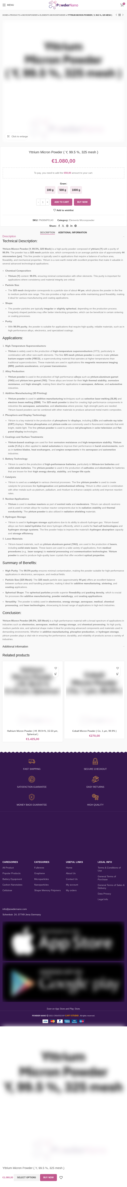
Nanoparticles (41, 884)
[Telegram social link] (75, 226)
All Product (8, 867)
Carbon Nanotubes (12, 884)
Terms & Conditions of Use (109, 869)
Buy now (82, 202)
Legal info (103, 899)
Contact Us (72, 879)
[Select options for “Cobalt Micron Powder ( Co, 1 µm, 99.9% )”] (117, 674)
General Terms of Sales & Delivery (111, 886)
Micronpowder (30, 15)
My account (72, 884)
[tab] (47, 232)
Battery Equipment (12, 879)
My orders (71, 890)
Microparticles (41, 879)
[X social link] (63, 226)
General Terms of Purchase (107, 878)
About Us (71, 873)
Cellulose (7, 890)
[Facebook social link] (59, 226)
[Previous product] (116, 15)
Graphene (39, 873)
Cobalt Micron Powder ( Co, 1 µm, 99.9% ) (94, 731)
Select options (26, 1177)
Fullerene (39, 867)
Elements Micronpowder (52, 15)
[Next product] (123, 15)
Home (5, 15)
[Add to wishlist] (56, 668)
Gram (63, 183)
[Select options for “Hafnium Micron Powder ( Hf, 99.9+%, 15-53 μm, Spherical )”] (56, 674)
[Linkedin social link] (71, 226)
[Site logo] (63, 4)
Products (15, 15)
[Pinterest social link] (67, 226)
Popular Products (11, 873)
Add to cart (61, 202)
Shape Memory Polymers (47, 890)
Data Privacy (104, 893)
